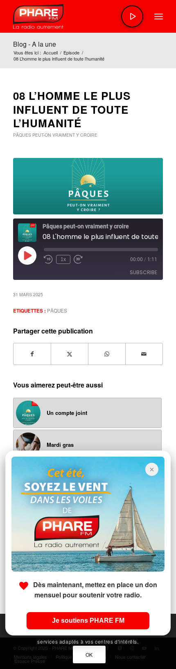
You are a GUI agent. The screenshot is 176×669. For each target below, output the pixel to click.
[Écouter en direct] (132, 16)
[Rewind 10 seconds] (48, 259)
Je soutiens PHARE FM (88, 620)
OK (89, 654)
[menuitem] (158, 16)
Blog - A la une (34, 44)
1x (63, 259)
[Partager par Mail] (144, 354)
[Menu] (158, 16)
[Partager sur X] (69, 354)
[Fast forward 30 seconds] (78, 259)
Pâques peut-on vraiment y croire (55, 135)
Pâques (57, 310)
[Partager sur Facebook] (32, 354)
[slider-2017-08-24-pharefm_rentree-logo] (73, 16)
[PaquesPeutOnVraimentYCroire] (88, 186)
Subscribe (143, 272)
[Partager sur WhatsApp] (106, 354)
